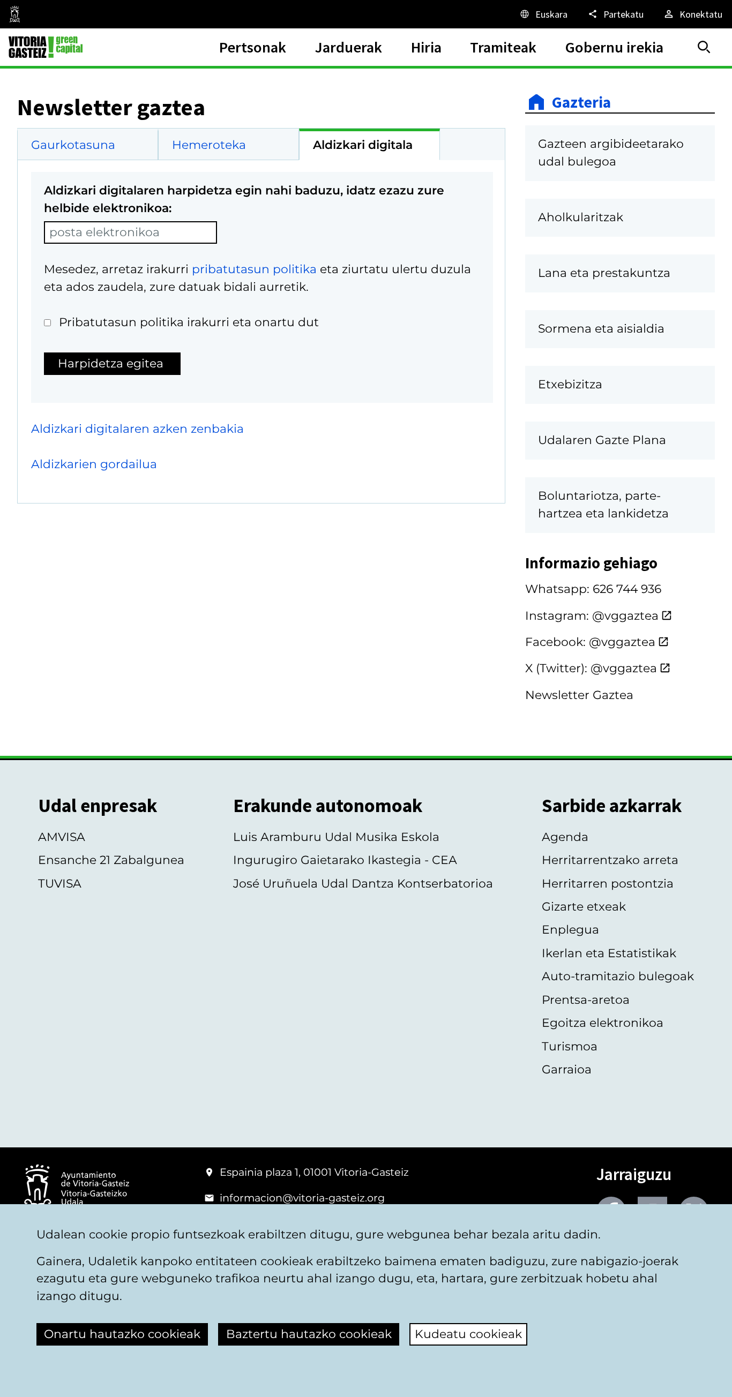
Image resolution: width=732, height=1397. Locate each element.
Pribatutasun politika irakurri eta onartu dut (189, 322)
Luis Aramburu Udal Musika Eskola (336, 837)
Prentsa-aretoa (586, 1000)
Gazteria (581, 102)
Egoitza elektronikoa (602, 1023)
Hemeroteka (209, 145)
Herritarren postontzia (608, 883)
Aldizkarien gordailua (94, 464)
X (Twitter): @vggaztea (591, 668)
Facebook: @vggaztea (590, 642)
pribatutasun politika (254, 269)
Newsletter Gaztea (579, 695)
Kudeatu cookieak (468, 1334)
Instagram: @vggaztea (592, 616)
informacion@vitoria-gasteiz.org (302, 1197)
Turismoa (569, 1046)
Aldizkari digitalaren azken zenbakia (137, 429)
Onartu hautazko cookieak (122, 1334)
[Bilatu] (704, 47)
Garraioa (567, 1069)
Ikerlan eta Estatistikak (609, 953)
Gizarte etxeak (584, 906)
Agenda (565, 837)
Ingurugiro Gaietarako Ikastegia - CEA (345, 860)
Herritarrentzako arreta (610, 860)
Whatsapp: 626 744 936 (593, 589)
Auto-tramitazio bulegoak (618, 976)
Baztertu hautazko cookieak (309, 1334)
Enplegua (570, 929)
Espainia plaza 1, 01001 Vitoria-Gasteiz (314, 1172)
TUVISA (59, 883)
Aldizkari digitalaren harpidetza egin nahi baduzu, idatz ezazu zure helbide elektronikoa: (244, 199)
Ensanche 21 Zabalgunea (111, 860)
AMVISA (61, 837)
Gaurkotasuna (73, 145)
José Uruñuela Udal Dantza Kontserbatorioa (363, 883)
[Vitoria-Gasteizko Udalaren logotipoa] (76, 1189)
